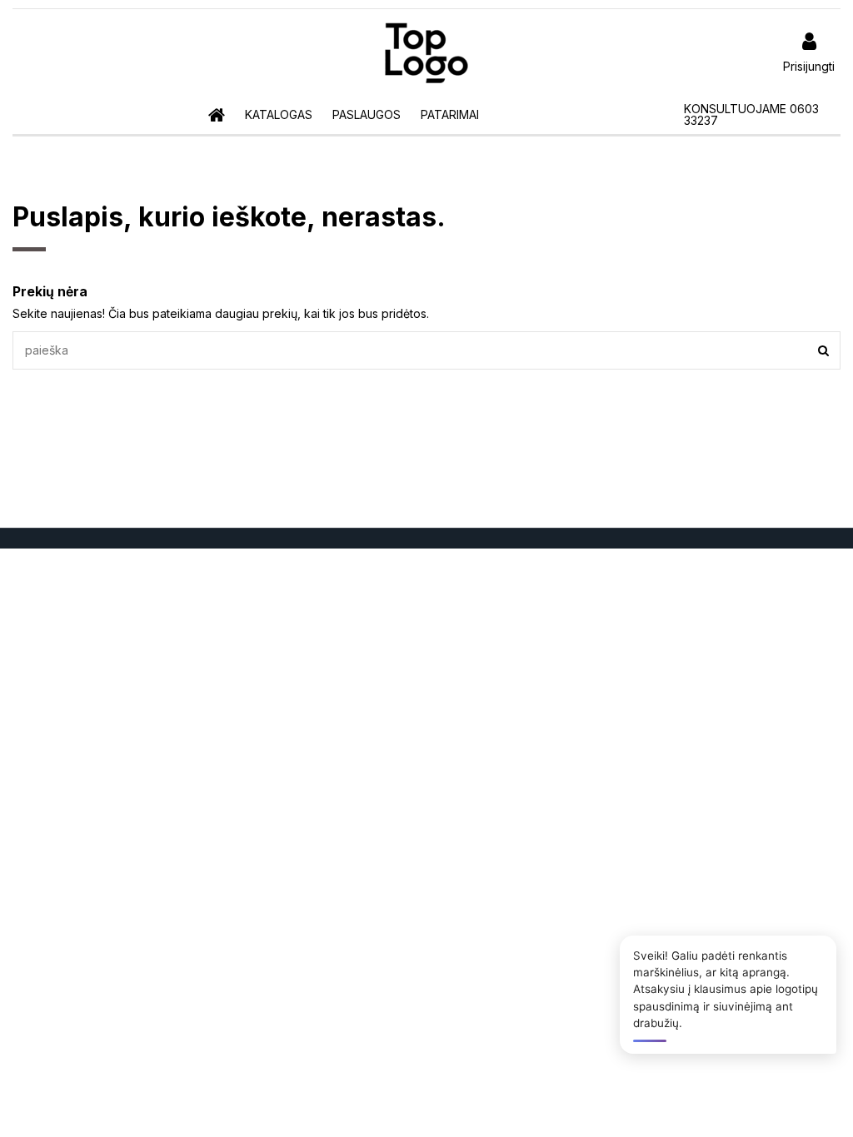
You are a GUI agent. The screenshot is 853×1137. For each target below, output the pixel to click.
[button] (278, 115)
